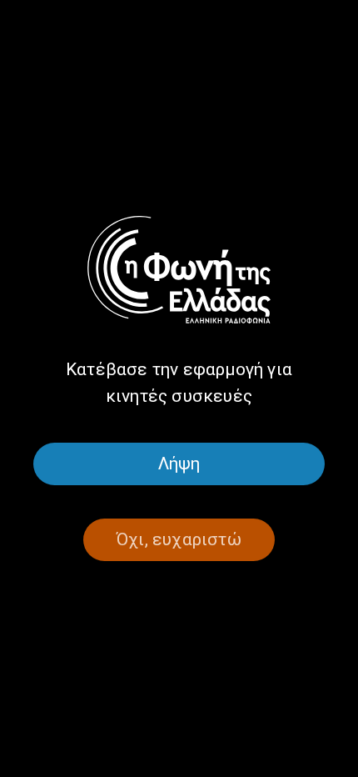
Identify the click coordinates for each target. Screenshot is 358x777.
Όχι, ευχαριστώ (179, 539)
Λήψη (179, 464)
